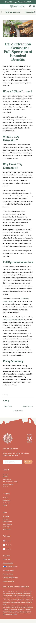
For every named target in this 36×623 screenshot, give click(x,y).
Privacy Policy (6, 555)
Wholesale (5, 487)
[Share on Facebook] (6, 401)
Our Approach (6, 500)
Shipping (5, 476)
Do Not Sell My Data (8, 574)
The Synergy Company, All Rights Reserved (18, 586)
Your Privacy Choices (11, 566)
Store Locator (6, 526)
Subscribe (28, 462)
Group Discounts (7, 524)
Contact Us (6, 474)
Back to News (18, 411)
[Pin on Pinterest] (8, 401)
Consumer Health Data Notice (10, 577)
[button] (34, 12)
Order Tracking (7, 479)
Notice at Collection (8, 563)
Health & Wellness (12, 12)
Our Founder (6, 503)
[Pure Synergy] (17, 6)
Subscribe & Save (7, 521)
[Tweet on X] (3, 401)
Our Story (5, 498)
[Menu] (3, 6)
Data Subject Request (8, 570)
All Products (6, 516)
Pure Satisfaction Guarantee (10, 481)
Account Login (6, 529)
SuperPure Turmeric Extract (13, 319)
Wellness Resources (8, 484)
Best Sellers (6, 519)
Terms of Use (6, 559)
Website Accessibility (8, 581)
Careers (5, 505)
